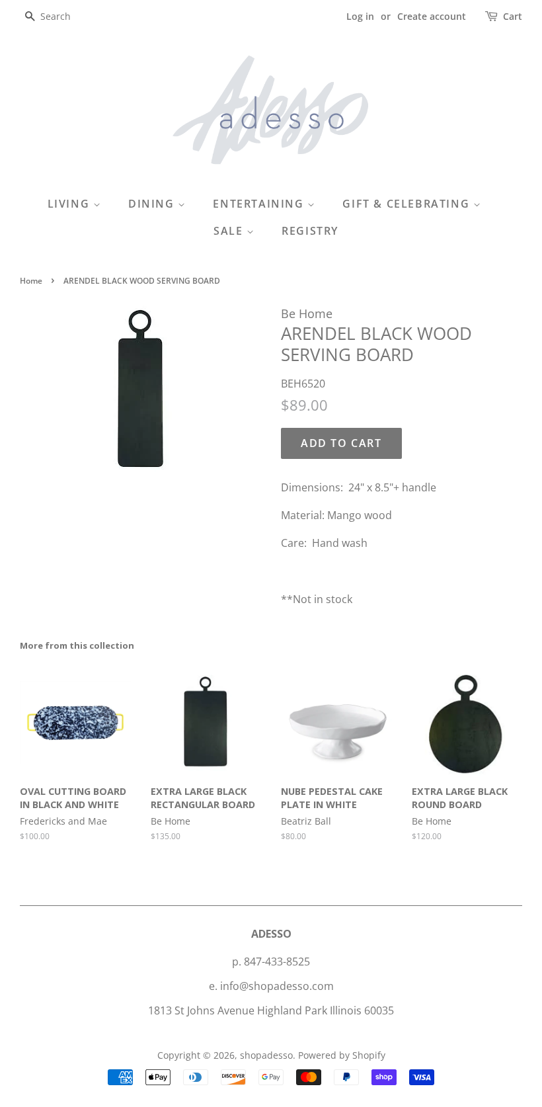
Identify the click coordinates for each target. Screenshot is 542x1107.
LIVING (70, 203)
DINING (153, 203)
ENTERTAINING (260, 203)
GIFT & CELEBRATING (407, 203)
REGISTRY (310, 231)
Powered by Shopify (341, 1055)
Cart (512, 16)
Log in (360, 16)
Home (31, 280)
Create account (431, 16)
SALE (230, 231)
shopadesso (266, 1055)
